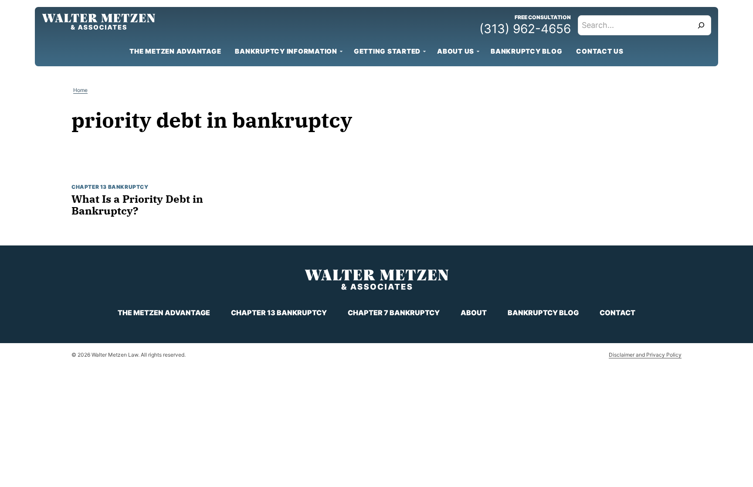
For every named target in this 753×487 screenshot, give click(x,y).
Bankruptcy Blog (526, 51)
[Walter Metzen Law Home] (98, 21)
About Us (455, 51)
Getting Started (387, 51)
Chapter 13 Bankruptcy (110, 187)
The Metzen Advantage (175, 51)
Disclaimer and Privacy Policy (645, 354)
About (474, 312)
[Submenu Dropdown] (341, 51)
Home (80, 90)
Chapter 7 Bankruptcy (394, 312)
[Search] (701, 25)
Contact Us (600, 51)
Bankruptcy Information (286, 51)
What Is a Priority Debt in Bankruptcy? (137, 204)
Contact (617, 312)
